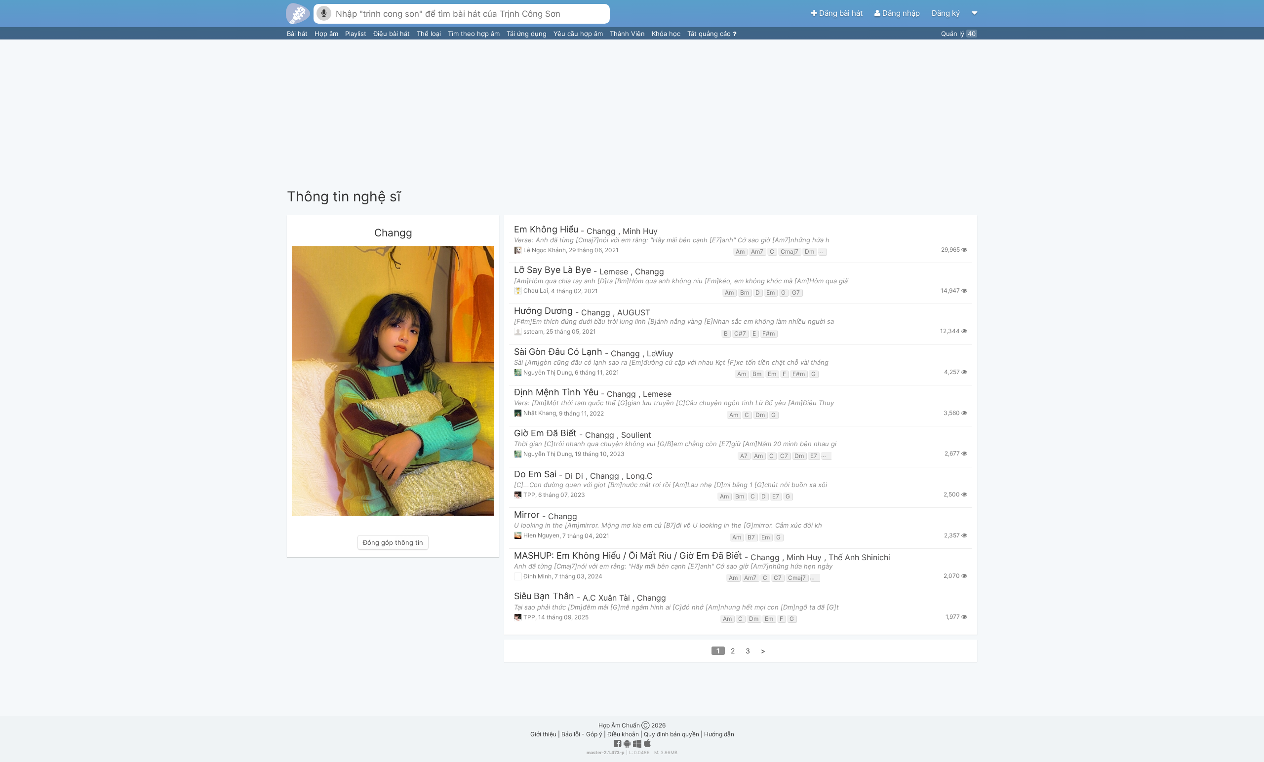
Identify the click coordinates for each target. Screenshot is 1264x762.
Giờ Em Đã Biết (545, 433)
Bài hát (298, 34)
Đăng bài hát (841, 13)
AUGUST (633, 312)
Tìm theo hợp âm (475, 34)
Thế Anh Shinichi (859, 557)
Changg (602, 231)
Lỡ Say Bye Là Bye (552, 270)
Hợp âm (327, 34)
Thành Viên (628, 34)
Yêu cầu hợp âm (579, 34)
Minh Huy (640, 231)
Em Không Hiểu (546, 229)
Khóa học (667, 34)
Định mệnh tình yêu (556, 392)
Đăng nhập (901, 13)
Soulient (636, 435)
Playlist (356, 34)
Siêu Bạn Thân (544, 596)
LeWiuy (660, 353)
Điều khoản (623, 734)
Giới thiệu (543, 734)
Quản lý (958, 34)
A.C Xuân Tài (607, 598)
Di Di (575, 476)
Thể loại (430, 34)
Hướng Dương (543, 311)
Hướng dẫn (719, 734)
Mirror (527, 515)
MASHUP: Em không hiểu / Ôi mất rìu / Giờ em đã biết (628, 556)
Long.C (639, 476)
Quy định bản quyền (671, 734)
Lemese (615, 271)
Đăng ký (947, 13)
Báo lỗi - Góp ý (581, 734)
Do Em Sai (535, 474)
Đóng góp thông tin (393, 542)
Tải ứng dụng (528, 34)
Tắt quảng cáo (710, 34)
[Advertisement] (632, 113)
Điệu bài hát (392, 34)
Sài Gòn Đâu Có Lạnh (558, 352)
